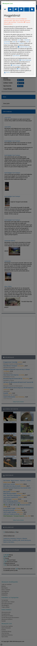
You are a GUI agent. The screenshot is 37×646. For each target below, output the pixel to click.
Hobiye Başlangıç (26, 60)
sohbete (21, 43)
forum (19, 40)
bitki (18, 41)
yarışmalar (7, 41)
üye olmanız (16, 55)
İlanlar (8, 72)
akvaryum (7, 43)
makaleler (27, 40)
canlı (27, 41)
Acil (19, 69)
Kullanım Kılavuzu (24, 47)
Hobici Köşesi (16, 65)
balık (14, 41)
